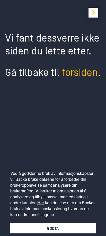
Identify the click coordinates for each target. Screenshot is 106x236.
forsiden (80, 72)
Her (40, 203)
